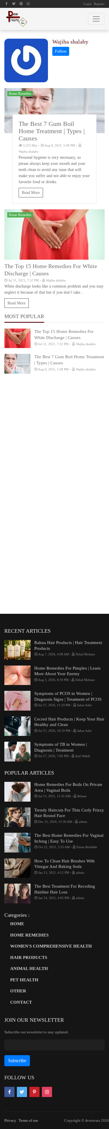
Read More (31, 192)
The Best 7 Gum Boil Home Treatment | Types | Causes (52, 131)
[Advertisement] (54, 436)
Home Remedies (20, 94)
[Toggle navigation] (96, 19)
